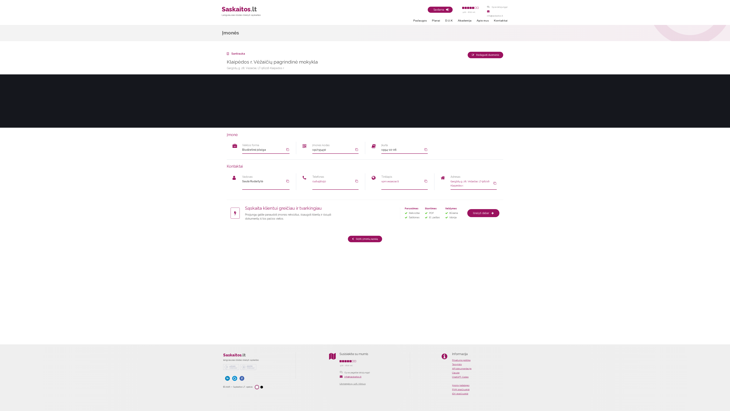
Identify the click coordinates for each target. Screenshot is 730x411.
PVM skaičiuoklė (461, 389)
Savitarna (438, 9)
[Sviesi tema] (257, 387)
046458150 (319, 181)
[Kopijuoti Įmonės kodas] (357, 149)
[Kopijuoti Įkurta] (426, 149)
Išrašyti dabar (481, 213)
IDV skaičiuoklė (460, 393)
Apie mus (483, 20)
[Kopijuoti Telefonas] (357, 181)
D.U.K (449, 20)
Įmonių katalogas (460, 385)
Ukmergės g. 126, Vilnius (353, 383)
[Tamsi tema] (261, 387)
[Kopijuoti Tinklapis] (426, 181)
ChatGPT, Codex (460, 377)
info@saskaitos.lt (352, 376)
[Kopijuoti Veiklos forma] (288, 149)
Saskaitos (234, 355)
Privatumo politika (461, 360)
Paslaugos (420, 20)
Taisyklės (457, 364)
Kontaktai (501, 20)
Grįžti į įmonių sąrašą (366, 239)
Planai (436, 20)
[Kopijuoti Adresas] (495, 183)
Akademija (464, 20)
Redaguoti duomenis (487, 55)
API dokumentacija (461, 368)
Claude (455, 372)
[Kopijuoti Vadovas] (288, 181)
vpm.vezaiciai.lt (390, 181)
